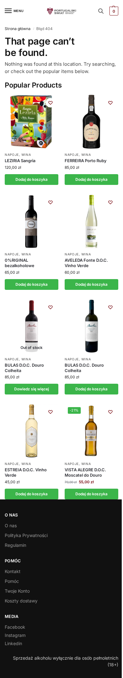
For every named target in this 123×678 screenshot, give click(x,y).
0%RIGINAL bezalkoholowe (19, 263)
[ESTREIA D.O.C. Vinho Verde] (31, 431)
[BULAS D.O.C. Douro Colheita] (91, 326)
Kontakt (12, 571)
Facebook (15, 627)
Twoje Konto (17, 591)
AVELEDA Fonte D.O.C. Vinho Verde (86, 263)
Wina (26, 154)
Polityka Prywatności (26, 535)
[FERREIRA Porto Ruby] (91, 122)
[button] (113, 11)
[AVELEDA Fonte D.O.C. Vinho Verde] (91, 221)
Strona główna (18, 28)
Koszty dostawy (21, 600)
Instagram (15, 635)
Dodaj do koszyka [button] (31, 179)
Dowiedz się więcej (31, 389)
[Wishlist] (50, 102)
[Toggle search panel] (101, 11)
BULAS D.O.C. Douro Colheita (24, 368)
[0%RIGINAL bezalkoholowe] (31, 221)
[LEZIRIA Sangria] (31, 122)
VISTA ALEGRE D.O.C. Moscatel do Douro (85, 472)
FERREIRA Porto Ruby (86, 160)
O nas (11, 525)
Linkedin (13, 643)
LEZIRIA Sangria (20, 160)
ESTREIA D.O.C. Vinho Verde (26, 472)
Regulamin (15, 545)
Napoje (12, 154)
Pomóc (12, 581)
